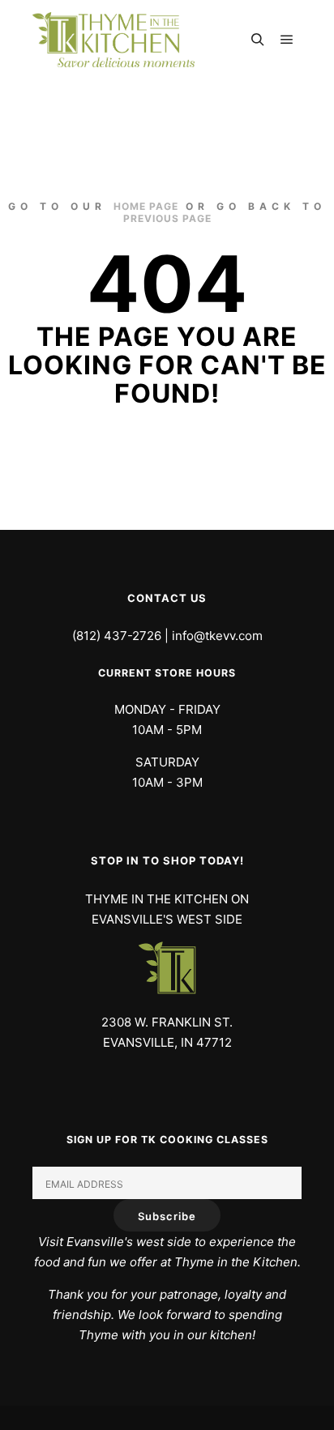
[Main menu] (287, 39)
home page (145, 206)
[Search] (257, 39)
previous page (167, 218)
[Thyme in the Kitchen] (113, 39)
